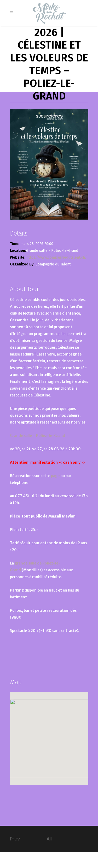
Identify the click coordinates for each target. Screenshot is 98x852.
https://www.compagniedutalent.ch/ (56, 257)
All (49, 838)
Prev (15, 838)
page (55, 475)
